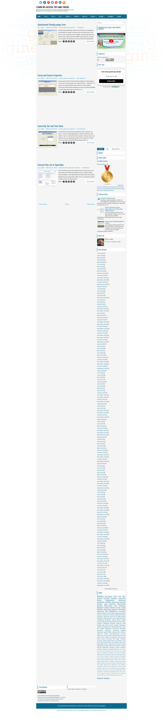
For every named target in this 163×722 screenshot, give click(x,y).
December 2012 (102, 430)
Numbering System (102, 644)
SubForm (102, 645)
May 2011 (100, 470)
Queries (112, 608)
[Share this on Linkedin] (74, 41)
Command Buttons (109, 623)
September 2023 (102, 284)
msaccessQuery (120, 618)
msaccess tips (102, 611)
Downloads (122, 611)
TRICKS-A (68, 16)
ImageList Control (107, 621)
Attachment (99, 654)
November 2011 (102, 457)
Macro (115, 663)
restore (98, 675)
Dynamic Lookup (113, 659)
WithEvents (113, 611)
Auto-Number (118, 635)
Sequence (113, 668)
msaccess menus (102, 633)
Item (119, 637)
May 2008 (100, 547)
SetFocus (118, 668)
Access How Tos (114, 651)
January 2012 (101, 452)
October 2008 (101, 536)
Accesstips (121, 609)
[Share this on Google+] (69, 41)
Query (110, 618)
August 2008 (101, 541)
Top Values (116, 639)
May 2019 (100, 350)
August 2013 (101, 419)
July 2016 (100, 384)
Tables (110, 645)
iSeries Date (118, 671)
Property (100, 616)
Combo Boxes (121, 616)
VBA (114, 618)
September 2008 (102, 539)
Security (123, 644)
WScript (99, 647)
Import (103, 663)
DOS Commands (113, 627)
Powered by (106, 87)
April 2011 (100, 472)
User (111, 670)
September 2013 (102, 417)
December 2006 (102, 578)
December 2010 (102, 481)
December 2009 (102, 508)
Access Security (107, 635)
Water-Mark (119, 670)
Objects (99, 613)
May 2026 (100, 257)
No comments (81, 78)
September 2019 (102, 342)
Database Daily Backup (107, 198)
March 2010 (100, 501)
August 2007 (101, 567)
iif (122, 671)
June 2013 (100, 423)
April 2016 (100, 390)
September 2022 (102, 297)
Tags (107, 149)
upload (115, 675)
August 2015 (101, 404)
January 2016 (101, 392)
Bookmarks (114, 654)
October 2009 (101, 512)
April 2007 (100, 576)
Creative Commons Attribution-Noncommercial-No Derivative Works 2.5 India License (52, 699)
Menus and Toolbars (108, 613)
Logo (112, 663)
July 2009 (100, 519)
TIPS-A (46, 16)
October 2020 (101, 326)
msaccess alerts (110, 673)
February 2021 (101, 317)
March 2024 (100, 271)
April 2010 (100, 499)
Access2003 (104, 652)
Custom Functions (119, 625)
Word (124, 670)
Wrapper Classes (115, 647)
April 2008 (100, 550)
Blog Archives (116, 149)
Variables (122, 639)
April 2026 (100, 260)
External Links (63, 167)
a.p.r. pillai (110, 239)
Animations (110, 600)
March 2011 (100, 474)
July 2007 (100, 570)
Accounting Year (112, 652)
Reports (114, 598)
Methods (117, 642)
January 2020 (101, 333)
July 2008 (100, 543)
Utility (123, 645)
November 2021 (102, 311)
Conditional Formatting (119, 656)
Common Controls (108, 656)
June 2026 (100, 255)
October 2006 (101, 583)
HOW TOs (85, 16)
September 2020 (102, 328)
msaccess (103, 673)
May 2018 (100, 377)
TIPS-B (53, 16)
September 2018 (102, 368)
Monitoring (114, 664)
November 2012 (102, 432)
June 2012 (100, 441)
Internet (102, 16)
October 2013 (101, 415)
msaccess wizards (107, 649)
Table (106, 645)
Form (111, 625)
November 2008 (102, 534)
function (99, 649)
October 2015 (101, 399)
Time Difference (117, 645)
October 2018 (101, 366)
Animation (123, 652)
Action (118, 652)
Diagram (104, 659)
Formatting (111, 661)
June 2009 (100, 521)
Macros (123, 637)
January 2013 (101, 428)
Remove (103, 668)
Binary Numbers (107, 654)
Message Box (107, 664)
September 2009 (102, 514)
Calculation (100, 620)
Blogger (114, 588)
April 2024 (100, 269)
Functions (108, 597)
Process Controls (102, 615)
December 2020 (102, 322)
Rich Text (108, 668)
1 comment (80, 27)
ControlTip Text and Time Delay (50, 126)
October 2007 (101, 563)
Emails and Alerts (103, 625)
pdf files (117, 673)
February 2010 (101, 503)
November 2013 (102, 412)
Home (40, 16)
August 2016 (101, 381)
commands (106, 671)
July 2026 (100, 253)
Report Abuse (103, 678)
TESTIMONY (111, 16)
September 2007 (102, 565)
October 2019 (101, 339)
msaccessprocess (114, 633)
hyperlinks (112, 671)
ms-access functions (119, 628)
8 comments (85, 167)
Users (114, 670)
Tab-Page (99, 670)
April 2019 (100, 353)
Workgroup (105, 647)
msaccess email (101, 640)
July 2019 (100, 346)
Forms (61, 27)
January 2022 (101, 306)
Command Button (116, 632)
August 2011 (100, 463)
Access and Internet (106, 604)
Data (124, 623)
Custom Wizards (102, 627)
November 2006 (102, 581)
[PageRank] (110, 60)
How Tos (117, 597)
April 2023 (100, 295)
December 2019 (102, 335)
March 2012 (100, 448)
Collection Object (120, 615)
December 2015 (102, 395)
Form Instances (105, 637)
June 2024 (100, 264)
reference (123, 673)
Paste (108, 666)
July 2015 (100, 406)
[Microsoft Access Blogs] (107, 185)
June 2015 (100, 408)
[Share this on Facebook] (64, 41)
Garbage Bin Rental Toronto (99, 710)
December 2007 (102, 558)
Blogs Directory (109, 190)
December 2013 (102, 410)
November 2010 (102, 483)
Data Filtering (100, 658)
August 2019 (101, 344)
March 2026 (100, 262)
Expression (104, 642)
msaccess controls (69, 27)
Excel (98, 642)
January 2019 (101, 359)
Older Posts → (91, 204)
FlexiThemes (65, 710)
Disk (108, 659)
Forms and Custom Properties (50, 75)
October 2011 (101, 459)
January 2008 (101, 556)
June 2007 (100, 572)
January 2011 (101, 479)
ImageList (114, 637)
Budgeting (119, 654)
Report (123, 632)
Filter (107, 661)
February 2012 (101, 450)
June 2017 (100, 379)
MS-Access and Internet (114, 606)
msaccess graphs (119, 630)
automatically (100, 671)
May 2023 (100, 293)
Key (98, 628)
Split (98, 645)
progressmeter (111, 640)
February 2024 (101, 273)
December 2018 (102, 361)
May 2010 (100, 496)
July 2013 (100, 421)
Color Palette (100, 656)
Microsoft (122, 642)
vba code (120, 675)
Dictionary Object (110, 620)
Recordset (109, 639)
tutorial (116, 649)
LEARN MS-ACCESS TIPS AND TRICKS (52, 7)
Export (98, 661)
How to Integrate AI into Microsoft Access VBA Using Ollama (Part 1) (114, 209)
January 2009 (101, 530)
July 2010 (100, 492)
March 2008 (101, 552)
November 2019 (102, 337)
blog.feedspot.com (102, 164)
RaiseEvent (112, 644)
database (122, 647)
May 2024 (100, 266)
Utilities (108, 602)
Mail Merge (120, 663)
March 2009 (101, 525)
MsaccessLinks (120, 613)
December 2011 (101, 454)
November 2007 (102, 561)
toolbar (107, 675)
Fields (109, 642)
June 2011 (100, 468)
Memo (101, 664)
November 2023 (102, 280)
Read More (90, 41)
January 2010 (101, 505)
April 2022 (100, 304)
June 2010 (100, 494)
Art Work (111, 615)
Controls (118, 623)
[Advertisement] (67, 54)
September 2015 (102, 401)
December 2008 (102, 532)
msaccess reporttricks (104, 632)
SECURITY (93, 16)
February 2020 (101, 331)
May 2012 (100, 443)
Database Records (108, 658)
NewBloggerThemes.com (85, 710)
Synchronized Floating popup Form (52, 24)
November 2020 (102, 324)
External (103, 661)
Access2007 (118, 640)
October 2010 (101, 485)
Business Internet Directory (112, 187)
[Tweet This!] (66, 41)
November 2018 (102, 364)
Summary (123, 668)
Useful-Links (102, 161)
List (109, 663)
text (105, 675)
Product (120, 666)
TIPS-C (60, 16)
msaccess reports (110, 609)
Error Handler (121, 659)
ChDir (123, 654)
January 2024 (101, 275)
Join (112, 642)
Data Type (122, 627)
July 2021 (100, 313)
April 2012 (100, 446)
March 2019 (100, 355)
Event (119, 620)
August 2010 (101, 490)
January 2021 (101, 319)
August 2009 (101, 516)
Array (118, 608)
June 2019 (100, 348)
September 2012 (102, 435)
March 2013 (100, 426)
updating (112, 675)
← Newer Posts (42, 204)
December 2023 (102, 277)
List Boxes (116, 621)
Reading (99, 668)
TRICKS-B (77, 16)
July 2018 (100, 373)
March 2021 (100, 315)
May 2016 (100, 388)
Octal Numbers (121, 664)
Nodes (103, 639)
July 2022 (100, 300)
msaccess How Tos (110, 616)
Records (118, 644)
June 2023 (100, 291)
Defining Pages (117, 658)
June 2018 (100, 375)
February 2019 (101, 357)
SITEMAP (119, 16)
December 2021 (102, 308)
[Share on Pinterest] (71, 41)
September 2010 (102, 488)
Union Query (105, 670)
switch (102, 675)
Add (113, 635)
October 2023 (101, 282)
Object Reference (106, 628)
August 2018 (101, 370)
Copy (124, 640)
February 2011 (101, 477)
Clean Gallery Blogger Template (77, 689)
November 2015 (102, 397)
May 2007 (100, 574)
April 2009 (100, 523)
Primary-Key (114, 666)
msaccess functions (104, 630)
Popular (101, 149)
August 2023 (101, 286)
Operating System (101, 666)
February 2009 (101, 528)
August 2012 (101, 437)
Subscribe (111, 81)
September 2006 (102, 585)
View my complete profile (113, 241)
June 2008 (100, 545)
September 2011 (102, 461)
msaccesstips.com (43, 697)
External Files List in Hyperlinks (50, 164)
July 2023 (100, 289)
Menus (99, 639)
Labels (106, 663)
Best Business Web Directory (112, 188)
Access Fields (106, 651)
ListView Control (102, 618)
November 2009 (102, 510)
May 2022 (100, 302)
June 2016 (100, 386)
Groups (116, 661)
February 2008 (101, 554)
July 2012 (100, 439)
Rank (124, 666)
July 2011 (100, 466)
